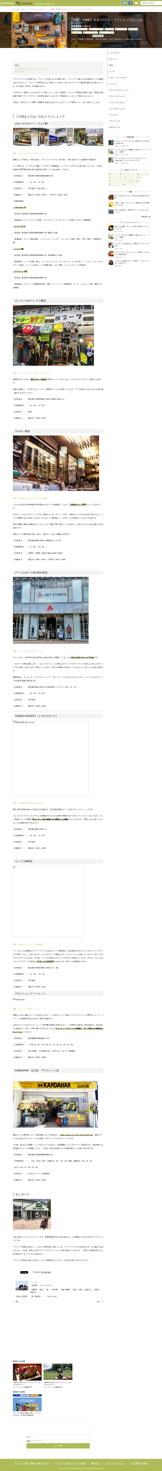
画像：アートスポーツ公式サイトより (28, 651)
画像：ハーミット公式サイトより (26, 1009)
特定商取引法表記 (140, 1463)
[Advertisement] (58, 1331)
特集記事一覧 (146, 216)
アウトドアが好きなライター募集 (70, 1463)
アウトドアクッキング (119, 181)
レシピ (112, 71)
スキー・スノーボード (118, 78)
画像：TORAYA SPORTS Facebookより (29, 803)
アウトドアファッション (119, 90)
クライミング (114, 121)
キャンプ (112, 59)
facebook (130, 3)
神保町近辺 (77, 32)
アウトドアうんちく (117, 102)
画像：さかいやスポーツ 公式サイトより (29, 153)
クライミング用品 (107, 32)
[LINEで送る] (45, 1272)
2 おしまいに (20, 71)
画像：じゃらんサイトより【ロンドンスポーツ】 (32, 373)
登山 (111, 65)
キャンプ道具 (143, 174)
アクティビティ (130, 184)
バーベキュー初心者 (133, 178)
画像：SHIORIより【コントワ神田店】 (28, 944)
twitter (124, 3)
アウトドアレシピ (128, 174)
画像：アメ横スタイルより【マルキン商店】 (30, 498)
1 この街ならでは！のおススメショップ (31, 69)
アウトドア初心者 (91, 32)
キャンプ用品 (122, 29)
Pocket (36, 1272)
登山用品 (110, 29)
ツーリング (113, 115)
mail (136, 3)
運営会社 (95, 1463)
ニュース (112, 84)
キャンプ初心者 (116, 178)
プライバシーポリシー (115, 1463)
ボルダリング (114, 127)
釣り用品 (134, 29)
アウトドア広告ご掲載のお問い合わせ (31, 1463)
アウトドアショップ (80, 29)
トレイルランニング (117, 109)
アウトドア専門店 (97, 29)
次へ (98, 1301)
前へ (17, 1301)
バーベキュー (114, 53)
